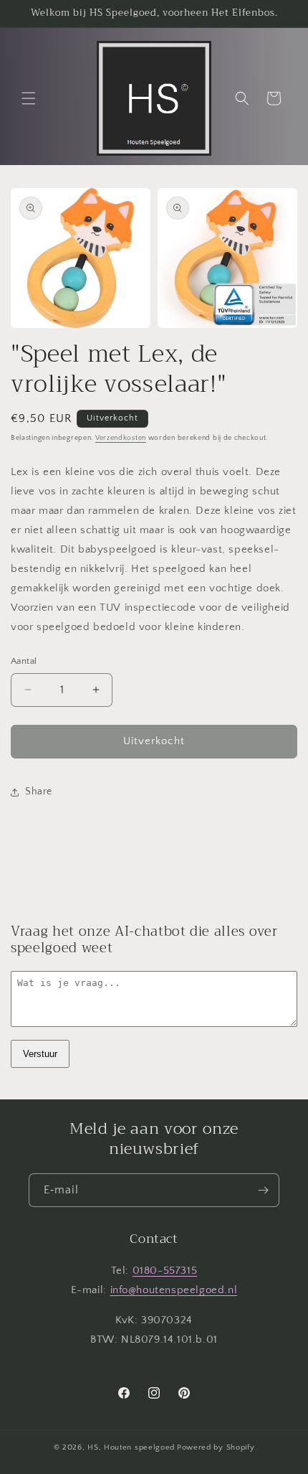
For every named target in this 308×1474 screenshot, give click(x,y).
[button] (28, 98)
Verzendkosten (120, 438)
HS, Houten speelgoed (131, 1447)
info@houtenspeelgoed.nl (174, 1290)
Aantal (24, 661)
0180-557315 (165, 1270)
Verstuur (40, 1053)
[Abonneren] (263, 1190)
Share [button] (38, 791)
